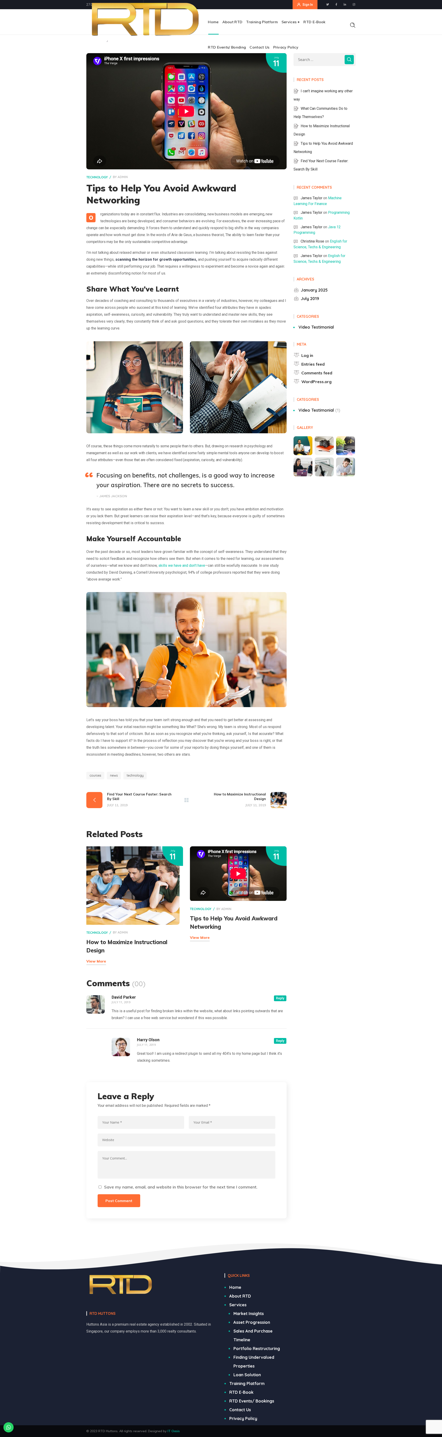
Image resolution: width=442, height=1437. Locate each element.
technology (97, 177)
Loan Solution (247, 1374)
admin (123, 177)
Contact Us (240, 1409)
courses (95, 775)
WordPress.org (316, 381)
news (114, 775)
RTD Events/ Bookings (251, 1401)
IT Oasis (174, 1431)
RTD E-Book (241, 1392)
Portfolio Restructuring (256, 1348)
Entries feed (313, 364)
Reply (280, 998)
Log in (307, 355)
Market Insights (248, 1313)
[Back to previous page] (186, 800)
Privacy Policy (243, 1418)
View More (96, 961)
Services (238, 1304)
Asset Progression (251, 1322)
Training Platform (247, 1383)
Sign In (307, 4)
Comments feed (316, 373)
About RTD (240, 1296)
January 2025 (314, 290)
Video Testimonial (316, 327)
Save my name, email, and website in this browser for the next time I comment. (180, 1187)
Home (235, 1287)
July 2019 (310, 298)
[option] (134, 387)
